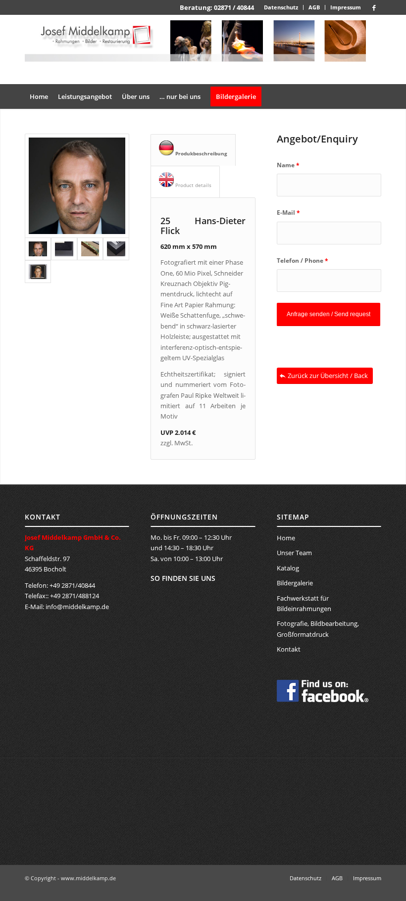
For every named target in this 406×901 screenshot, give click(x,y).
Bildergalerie (295, 582)
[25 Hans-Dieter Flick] (77, 186)
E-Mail (288, 212)
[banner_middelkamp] (203, 49)
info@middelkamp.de (77, 606)
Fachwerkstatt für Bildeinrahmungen (304, 603)
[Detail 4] (38, 271)
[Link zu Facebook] (373, 7)
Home (286, 537)
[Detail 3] (116, 248)
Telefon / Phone (302, 260)
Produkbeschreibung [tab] (200, 153)
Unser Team (294, 552)
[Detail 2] (90, 248)
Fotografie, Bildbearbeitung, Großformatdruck (318, 628)
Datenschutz (281, 7)
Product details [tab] (192, 185)
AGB (314, 7)
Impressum (345, 7)
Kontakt (289, 649)
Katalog (288, 568)
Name (288, 165)
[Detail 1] (64, 248)
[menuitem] (281, 7)
